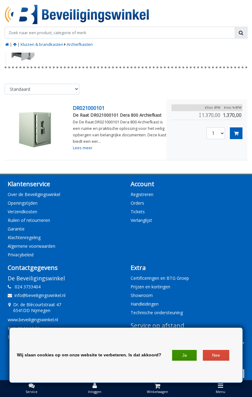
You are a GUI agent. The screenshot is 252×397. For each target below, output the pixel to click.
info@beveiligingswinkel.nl (39, 295)
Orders (137, 203)
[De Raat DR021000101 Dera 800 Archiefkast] (35, 129)
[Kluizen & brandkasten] (15, 44)
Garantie (16, 229)
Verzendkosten (22, 212)
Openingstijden (22, 203)
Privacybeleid (20, 255)
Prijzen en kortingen (150, 287)
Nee (216, 355)
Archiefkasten (80, 44)
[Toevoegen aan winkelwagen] (236, 133)
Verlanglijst (141, 220)
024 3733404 (26, 287)
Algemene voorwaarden (31, 246)
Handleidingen (145, 304)
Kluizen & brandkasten (42, 44)
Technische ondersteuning (157, 312)
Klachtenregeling (24, 237)
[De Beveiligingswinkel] (77, 14)
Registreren (142, 194)
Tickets (138, 212)
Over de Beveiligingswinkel (34, 194)
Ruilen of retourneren (29, 220)
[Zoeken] (241, 32)
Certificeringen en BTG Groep (160, 278)
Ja (184, 355)
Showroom (142, 295)
